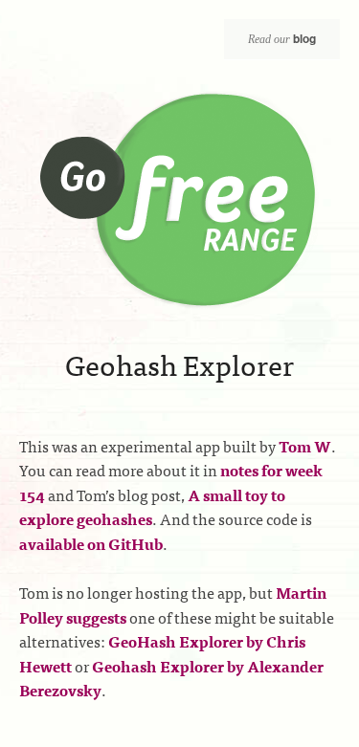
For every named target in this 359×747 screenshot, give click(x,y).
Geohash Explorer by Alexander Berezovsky (171, 678)
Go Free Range (179, 200)
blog (304, 38)
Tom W (305, 445)
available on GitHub (91, 543)
